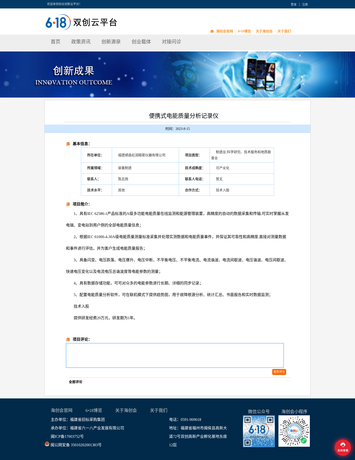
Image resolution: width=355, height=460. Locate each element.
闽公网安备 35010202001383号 (76, 445)
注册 (305, 4)
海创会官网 (224, 31)
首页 (55, 41)
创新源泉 (111, 41)
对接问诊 (171, 41)
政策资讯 (81, 41)
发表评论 (279, 372)
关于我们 (284, 31)
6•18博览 (244, 31)
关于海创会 (264, 31)
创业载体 (141, 41)
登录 (294, 4)
